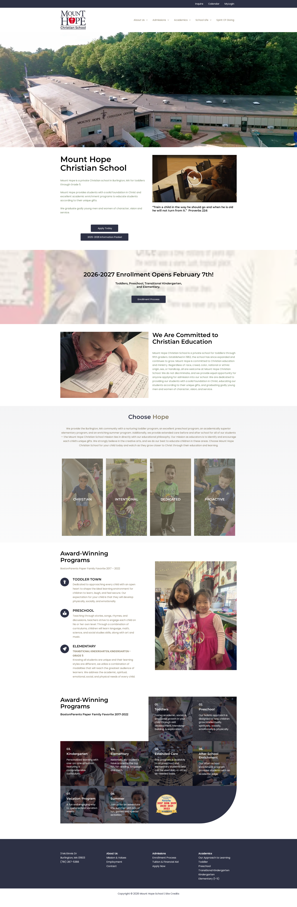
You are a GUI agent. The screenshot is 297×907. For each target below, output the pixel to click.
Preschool (204, 866)
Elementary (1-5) (208, 878)
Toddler (203, 862)
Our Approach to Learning (214, 857)
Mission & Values (116, 857)
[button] (146, 20)
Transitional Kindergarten (213, 870)
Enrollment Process (164, 857)
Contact (111, 866)
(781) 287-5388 (69, 862)
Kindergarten (206, 874)
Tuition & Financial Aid (165, 862)
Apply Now (158, 866)
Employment (114, 862)
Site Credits (172, 893)
